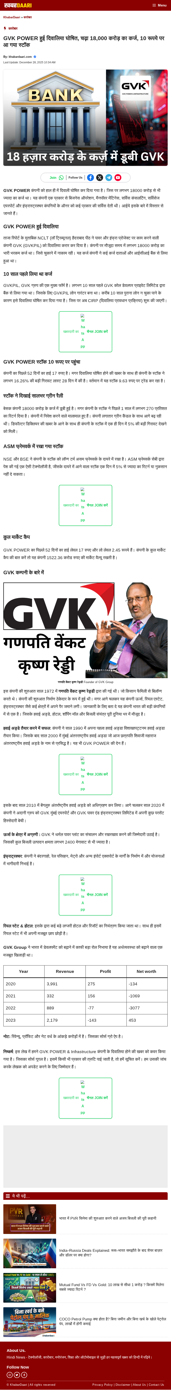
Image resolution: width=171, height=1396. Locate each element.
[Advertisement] (85, 1156)
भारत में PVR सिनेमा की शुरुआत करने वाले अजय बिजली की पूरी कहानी (107, 1218)
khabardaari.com (20, 56)
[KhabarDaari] (17, 5)
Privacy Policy (102, 1384)
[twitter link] (17, 1375)
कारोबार (28, 17)
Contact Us (156, 1384)
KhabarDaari (11, 17)
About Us (139, 1384)
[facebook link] (24, 1375)
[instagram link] (10, 1375)
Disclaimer (123, 1384)
